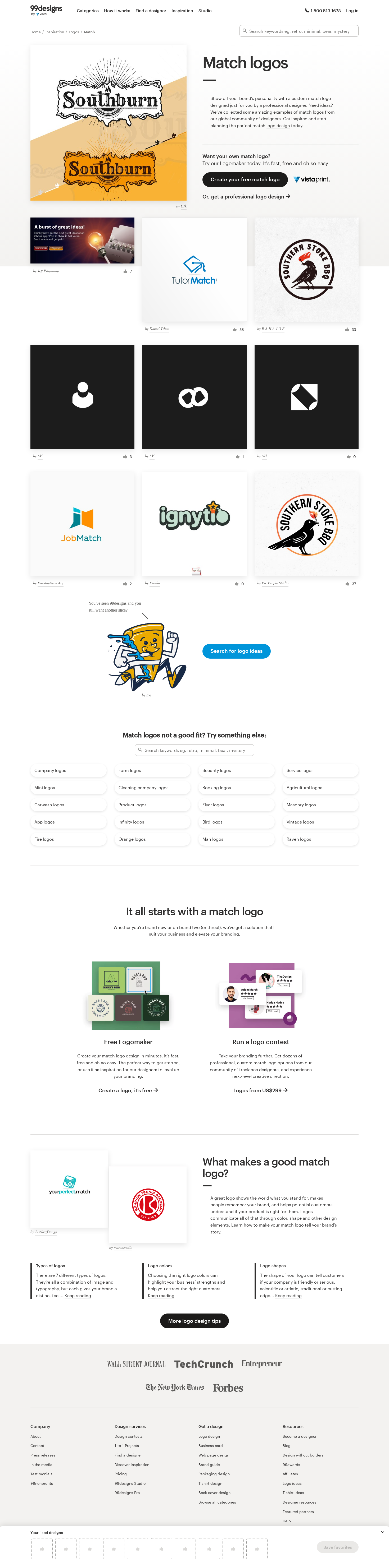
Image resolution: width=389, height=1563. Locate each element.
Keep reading (78, 1295)
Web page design (213, 1455)
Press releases (42, 1455)
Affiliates (290, 1474)
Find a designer (150, 10)
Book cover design (214, 1492)
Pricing (121, 1474)
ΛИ (40, 455)
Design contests (129, 1436)
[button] (383, 1532)
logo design (278, 125)
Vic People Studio (275, 582)
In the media (41, 1464)
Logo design (209, 1436)
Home (36, 32)
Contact (37, 1445)
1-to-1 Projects (127, 1445)
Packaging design (214, 1474)
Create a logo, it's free (125, 1090)
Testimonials (41, 1474)
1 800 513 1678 (326, 10)
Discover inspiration (132, 1464)
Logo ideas (292, 1483)
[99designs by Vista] (46, 10)
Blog (287, 1445)
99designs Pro (127, 1492)
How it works (117, 10)
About (35, 1436)
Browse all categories (217, 1502)
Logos (74, 32)
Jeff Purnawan (48, 270)
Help (287, 1521)
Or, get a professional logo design (243, 196)
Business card (210, 1445)
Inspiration (182, 10)
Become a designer (299, 1436)
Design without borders (303, 1455)
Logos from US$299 (257, 1090)
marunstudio (123, 1247)
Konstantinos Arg (51, 582)
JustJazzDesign (46, 1231)
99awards (291, 1464)
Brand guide (209, 1464)
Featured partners (298, 1511)
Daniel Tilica (159, 328)
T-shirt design (210, 1483)
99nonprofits (41, 1483)
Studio (205, 10)
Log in (352, 10)
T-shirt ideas (293, 1492)
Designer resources (299, 1502)
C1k (184, 206)
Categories (88, 10)
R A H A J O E (273, 328)
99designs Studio (130, 1483)
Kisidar (155, 582)
